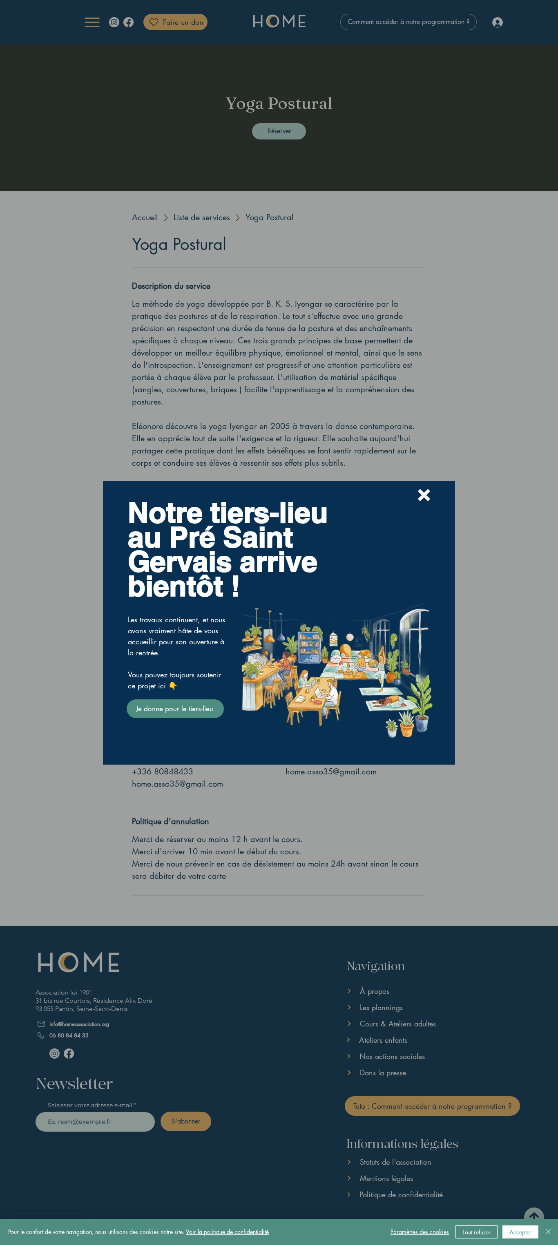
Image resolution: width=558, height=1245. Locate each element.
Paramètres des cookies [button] (420, 1232)
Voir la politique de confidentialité (227, 1232)
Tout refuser (476, 1232)
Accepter (520, 1232)
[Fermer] (548, 1231)
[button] (424, 495)
